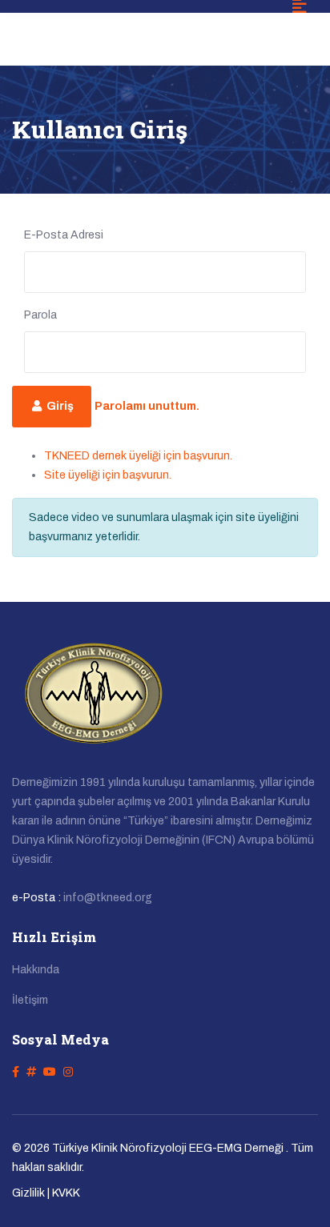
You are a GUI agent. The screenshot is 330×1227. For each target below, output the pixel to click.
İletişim (30, 1000)
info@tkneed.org (107, 898)
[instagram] (68, 1072)
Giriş (59, 406)
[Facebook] (15, 1072)
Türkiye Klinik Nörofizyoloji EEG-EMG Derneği (168, 1148)
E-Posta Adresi (63, 235)
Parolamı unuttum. (147, 406)
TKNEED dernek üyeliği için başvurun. (138, 456)
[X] (31, 1072)
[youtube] (49, 1072)
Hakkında (35, 970)
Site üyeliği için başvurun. (107, 475)
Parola (40, 315)
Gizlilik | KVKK (46, 1193)
